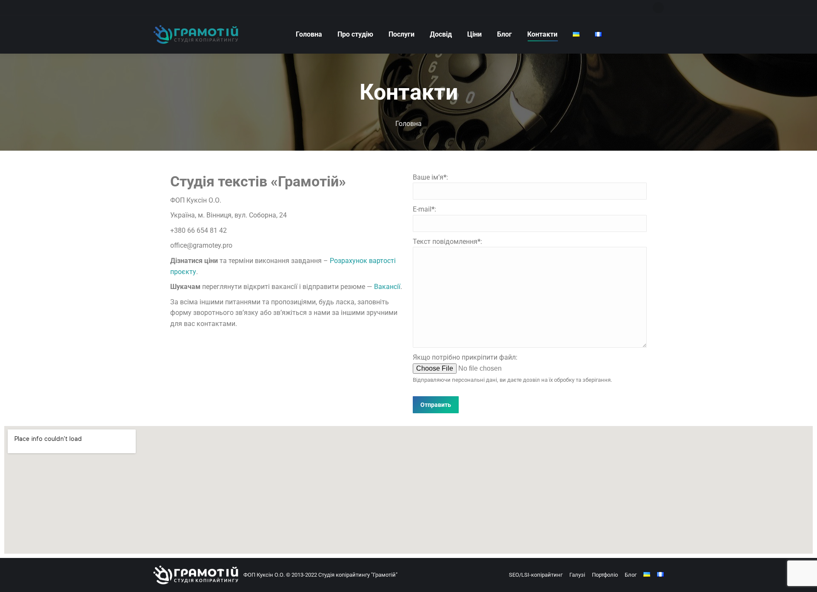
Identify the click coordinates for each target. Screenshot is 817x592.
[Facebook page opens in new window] (658, 7)
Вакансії (387, 287)
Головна (408, 124)
